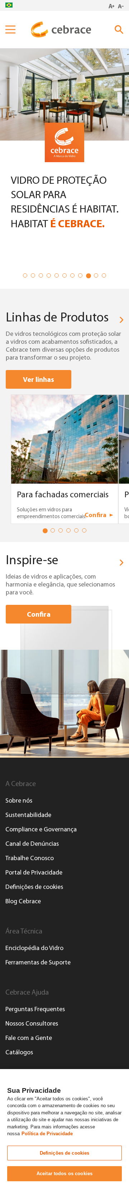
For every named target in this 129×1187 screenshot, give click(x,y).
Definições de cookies (34, 887)
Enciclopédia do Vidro (34, 948)
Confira (39, 614)
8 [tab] (81, 276)
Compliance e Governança (41, 829)
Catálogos (19, 1052)
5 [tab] (58, 276)
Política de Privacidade (47, 1133)
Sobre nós (18, 800)
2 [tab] (34, 276)
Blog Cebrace (23, 901)
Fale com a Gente (28, 1038)
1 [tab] (26, 276)
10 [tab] (97, 276)
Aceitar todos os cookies (64, 1173)
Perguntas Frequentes (35, 1009)
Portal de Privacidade (33, 872)
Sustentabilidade (28, 815)
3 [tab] (42, 276)
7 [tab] (73, 276)
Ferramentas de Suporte (38, 962)
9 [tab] (89, 276)
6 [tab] (66, 276)
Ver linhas (38, 379)
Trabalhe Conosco (29, 858)
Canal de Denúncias (32, 844)
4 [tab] (50, 276)
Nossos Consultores (31, 1023)
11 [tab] (105, 276)
